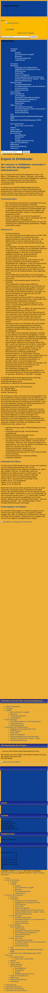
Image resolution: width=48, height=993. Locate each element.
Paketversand (29, 795)
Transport (13, 49)
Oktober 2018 (11, 810)
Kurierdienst (36, 787)
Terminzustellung (17, 797)
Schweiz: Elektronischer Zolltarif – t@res (30, 79)
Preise (39, 795)
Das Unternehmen (17, 124)
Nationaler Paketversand (22, 791)
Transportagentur (27, 797)
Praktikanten (19, 137)
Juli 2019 (9, 808)
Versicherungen (16, 82)
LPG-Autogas (20, 96)
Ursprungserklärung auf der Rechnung (29, 77)
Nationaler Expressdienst (19, 14)
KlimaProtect (19, 103)
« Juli (3, 869)
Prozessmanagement (23, 58)
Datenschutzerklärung (18, 146)
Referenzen (14, 144)
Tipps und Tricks (16, 105)
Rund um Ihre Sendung (14, 62)
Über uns (9, 122)
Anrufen (3, 775)
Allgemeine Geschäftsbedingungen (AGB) (25, 120)
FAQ (12, 114)
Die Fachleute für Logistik (24, 54)
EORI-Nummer (20, 71)
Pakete (19, 795)
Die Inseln (35, 779)
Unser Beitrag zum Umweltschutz (17, 93)
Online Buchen (15, 10)
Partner (35, 795)
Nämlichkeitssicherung (23, 81)
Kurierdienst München (18, 12)
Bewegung (9, 779)
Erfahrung (4, 783)
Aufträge (16, 775)
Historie (13, 127)
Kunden (24, 787)
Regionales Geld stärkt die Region (27, 97)
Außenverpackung (21, 90)
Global (12, 783)
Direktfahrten (42, 779)
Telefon (10, 797)
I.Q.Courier (10, 29)
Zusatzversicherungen (23, 84)
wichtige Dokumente (38, 797)
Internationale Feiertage (24, 107)
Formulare (14, 64)
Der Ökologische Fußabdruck (26, 99)
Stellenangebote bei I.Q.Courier (16, 132)
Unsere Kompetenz (13, 47)
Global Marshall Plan (22, 101)
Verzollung (14, 66)
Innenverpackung (21, 88)
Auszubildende (20, 135)
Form (8, 783)
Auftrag (8, 775)
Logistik (13, 51)
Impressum (14, 148)
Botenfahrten (20, 779)
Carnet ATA (19, 73)
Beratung (18, 56)
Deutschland (28, 779)
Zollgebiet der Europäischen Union (27, 69)
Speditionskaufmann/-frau (24, 141)
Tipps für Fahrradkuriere (19, 142)
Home (8, 45)
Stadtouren (4, 797)
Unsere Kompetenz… (13, 706)
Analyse (18, 52)
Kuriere (17, 139)
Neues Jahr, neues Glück (24, 126)
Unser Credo (15, 129)
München (8, 791)
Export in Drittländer (22, 75)
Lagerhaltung (20, 60)
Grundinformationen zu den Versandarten (30, 86)
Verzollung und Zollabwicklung (26, 67)
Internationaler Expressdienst (21, 15)
